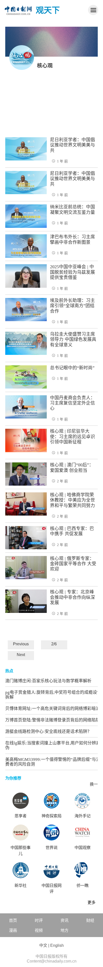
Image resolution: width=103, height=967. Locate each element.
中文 (43, 945)
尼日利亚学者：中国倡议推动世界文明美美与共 (72, 145)
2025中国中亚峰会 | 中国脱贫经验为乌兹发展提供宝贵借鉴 (72, 272)
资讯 (64, 920)
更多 (92, 902)
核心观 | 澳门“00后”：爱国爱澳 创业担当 (72, 467)
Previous (21, 644)
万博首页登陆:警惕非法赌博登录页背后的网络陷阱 (52, 720)
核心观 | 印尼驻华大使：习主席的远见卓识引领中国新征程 (72, 436)
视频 (39, 930)
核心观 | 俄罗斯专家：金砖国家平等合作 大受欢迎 (73, 564)
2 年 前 (62, 481)
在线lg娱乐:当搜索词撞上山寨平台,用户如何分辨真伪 (52, 745)
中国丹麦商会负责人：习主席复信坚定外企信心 (72, 403)
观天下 (48, 10)
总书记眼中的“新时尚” (72, 367)
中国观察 (82, 847)
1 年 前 (62, 161)
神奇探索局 (52, 816)
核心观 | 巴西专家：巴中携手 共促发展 (72, 531)
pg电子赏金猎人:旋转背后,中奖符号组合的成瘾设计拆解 (53, 694)
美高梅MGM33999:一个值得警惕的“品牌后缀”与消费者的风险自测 (52, 762)
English (57, 945)
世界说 (52, 847)
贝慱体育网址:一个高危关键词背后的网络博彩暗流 (52, 708)
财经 (90, 920)
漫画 (13, 930)
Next (21, 655)
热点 (9, 671)
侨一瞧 (82, 885)
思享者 (20, 816)
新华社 (20, 885)
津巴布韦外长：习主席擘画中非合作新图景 (72, 239)
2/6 (54, 644)
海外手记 (82, 816)
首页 (13, 920)
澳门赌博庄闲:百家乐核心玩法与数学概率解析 (48, 681)
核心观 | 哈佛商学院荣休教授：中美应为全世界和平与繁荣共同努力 (72, 500)
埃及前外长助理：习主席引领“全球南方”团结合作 (72, 306)
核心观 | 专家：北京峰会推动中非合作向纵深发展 (72, 597)
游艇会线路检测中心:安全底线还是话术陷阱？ (48, 731)
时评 (39, 920)
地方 (64, 930)
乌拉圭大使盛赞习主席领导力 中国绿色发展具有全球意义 (73, 339)
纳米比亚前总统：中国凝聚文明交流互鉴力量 (72, 209)
